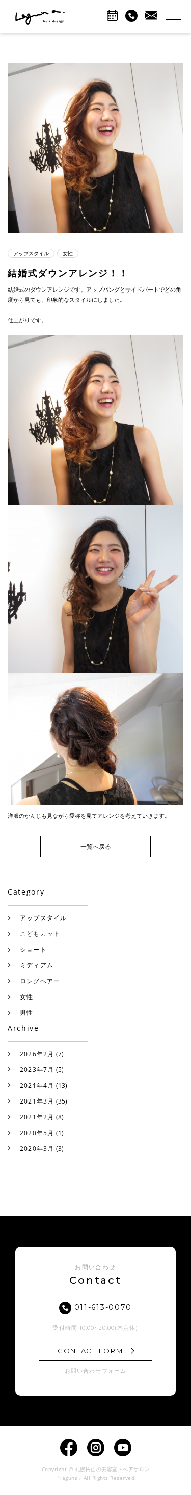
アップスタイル (43, 917)
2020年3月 (37, 1148)
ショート (33, 949)
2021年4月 (37, 1085)
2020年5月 (37, 1133)
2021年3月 (37, 1101)
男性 (26, 1012)
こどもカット (40, 933)
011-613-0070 (101, 1307)
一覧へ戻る (95, 846)
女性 (26, 996)
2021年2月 (37, 1117)
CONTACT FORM (91, 1351)
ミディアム (36, 965)
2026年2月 (37, 1054)
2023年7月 (37, 1069)
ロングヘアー (40, 981)
